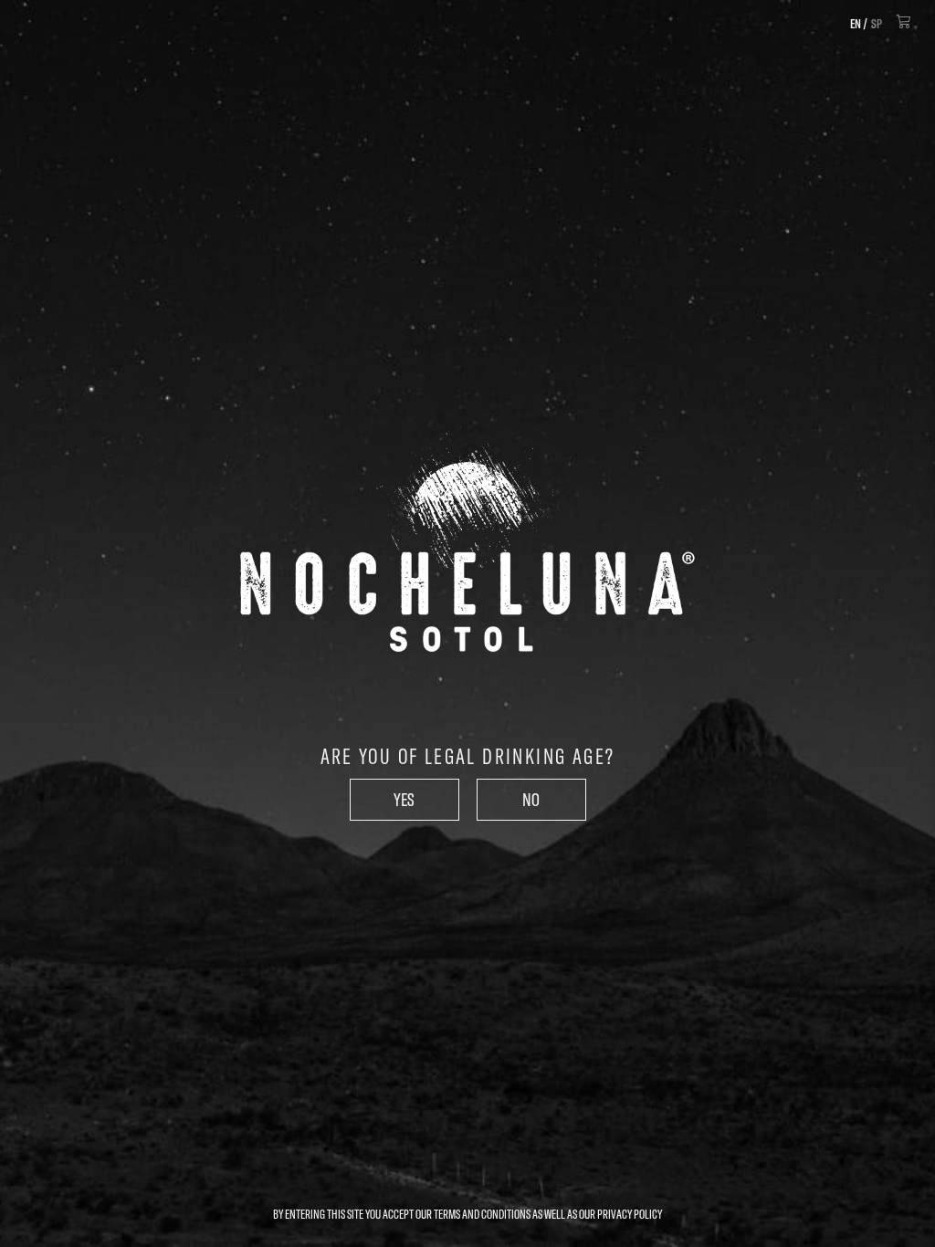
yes (404, 799)
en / (858, 24)
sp (876, 24)
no (531, 799)
